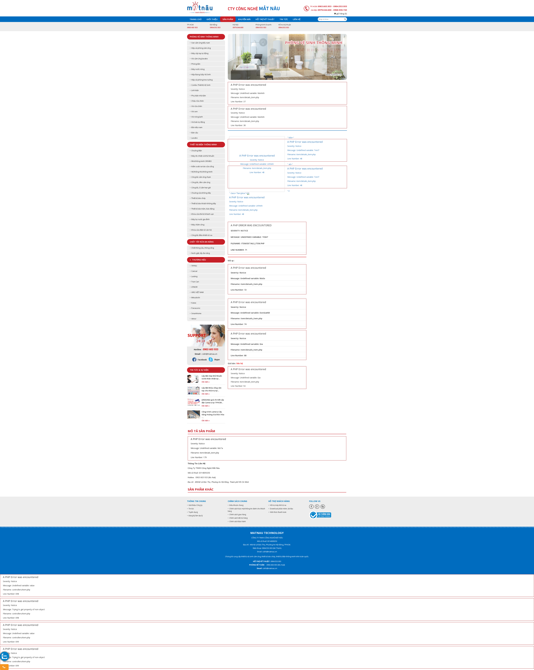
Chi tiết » (206, 382)
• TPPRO (193, 266)
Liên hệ (296, 19)
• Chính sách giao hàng (237, 514)
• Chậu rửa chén (197, 101)
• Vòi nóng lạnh (196, 116)
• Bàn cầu (194, 132)
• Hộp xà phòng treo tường (201, 79)
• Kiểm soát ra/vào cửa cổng (202, 166)
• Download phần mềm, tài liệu (280, 508)
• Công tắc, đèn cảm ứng (200, 182)
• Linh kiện (194, 90)
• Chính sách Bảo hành (237, 521)
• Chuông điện (196, 150)
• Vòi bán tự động (197, 122)
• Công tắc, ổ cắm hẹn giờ (200, 187)
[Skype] (323, 506)
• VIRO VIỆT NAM (197, 292)
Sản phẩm (227, 19)
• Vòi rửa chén (196, 106)
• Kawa (193, 303)
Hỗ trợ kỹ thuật (265, 19)
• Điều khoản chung (235, 505)
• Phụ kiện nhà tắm (198, 95)
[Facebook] (311, 506)
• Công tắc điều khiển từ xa (201, 235)
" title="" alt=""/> (305, 164)
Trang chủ (196, 19)
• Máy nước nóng (197, 69)
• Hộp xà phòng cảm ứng (200, 48)
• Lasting (193, 276)
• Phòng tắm (195, 64)
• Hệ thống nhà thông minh (201, 171)
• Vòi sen (194, 111)
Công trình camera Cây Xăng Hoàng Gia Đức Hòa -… (213, 414)
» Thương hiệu (198, 259)
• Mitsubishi (195, 297)
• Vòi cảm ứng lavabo (199, 58)
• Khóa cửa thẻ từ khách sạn (202, 214)
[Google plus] (317, 506)
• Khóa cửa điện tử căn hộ (201, 230)
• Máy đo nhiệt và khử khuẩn (202, 156)
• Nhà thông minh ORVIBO (201, 161)
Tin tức (284, 19)
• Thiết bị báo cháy (198, 198)
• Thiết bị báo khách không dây (203, 203)
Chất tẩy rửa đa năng (202, 241)
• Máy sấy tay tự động (199, 53)
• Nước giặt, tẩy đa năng (200, 253)
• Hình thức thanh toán (277, 512)
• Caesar (193, 271)
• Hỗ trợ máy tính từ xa (277, 505)
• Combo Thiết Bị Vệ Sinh (200, 85)
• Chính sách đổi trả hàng (238, 518)
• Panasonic (195, 308)
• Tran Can (194, 281)
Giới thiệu (212, 19)
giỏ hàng (341, 13)
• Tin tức (190, 508)
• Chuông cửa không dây (200, 193)
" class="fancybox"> (246, 203)
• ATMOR (193, 287)
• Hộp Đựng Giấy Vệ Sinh (200, 74)
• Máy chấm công (197, 224)
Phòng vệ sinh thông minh (204, 36)
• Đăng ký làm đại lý (195, 515)
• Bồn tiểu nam (196, 127)
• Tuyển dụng (192, 512)
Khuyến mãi (244, 19)
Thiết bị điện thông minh (203, 144)
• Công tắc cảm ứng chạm (200, 177)
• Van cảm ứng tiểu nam (200, 42)
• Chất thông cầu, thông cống (202, 248)
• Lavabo (194, 138)
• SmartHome (195, 313)
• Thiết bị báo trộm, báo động (202, 208)
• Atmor (193, 318)
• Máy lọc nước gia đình (200, 219)
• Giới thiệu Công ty (194, 505)
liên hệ (239, 363)
